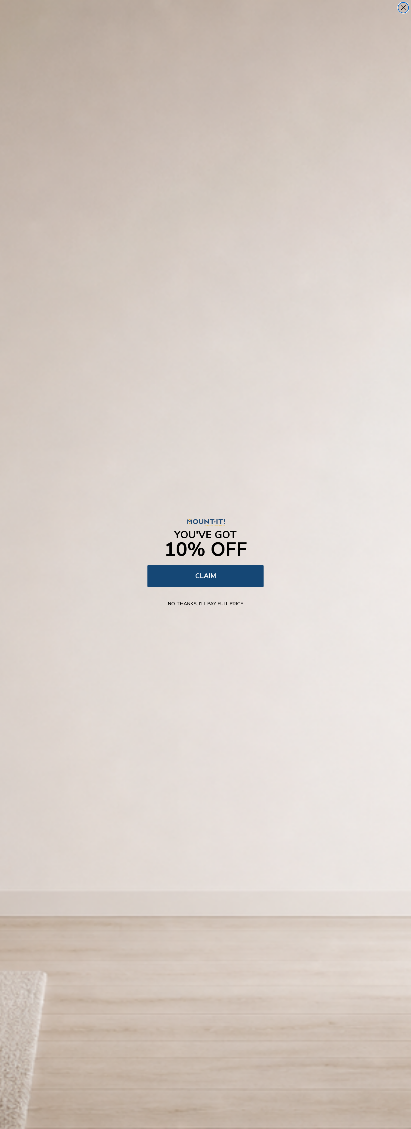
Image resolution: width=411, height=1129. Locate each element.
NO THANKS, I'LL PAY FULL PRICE (205, 603)
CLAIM (205, 576)
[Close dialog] (403, 7)
